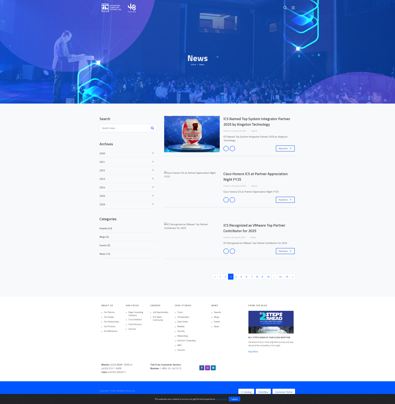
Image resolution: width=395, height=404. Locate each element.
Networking (182, 335)
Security (181, 331)
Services (132, 328)
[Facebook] (201, 367)
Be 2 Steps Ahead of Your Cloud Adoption (269, 337)
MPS (179, 345)
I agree (234, 399)
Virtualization (183, 317)
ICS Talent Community (158, 319)
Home (193, 64)
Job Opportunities (160, 312)
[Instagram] (207, 367)
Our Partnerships (111, 321)
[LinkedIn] (213, 367)
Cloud (180, 312)
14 (280, 277)
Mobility (180, 326)
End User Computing (186, 340)
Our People (109, 317)
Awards (217, 312)
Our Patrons (109, 312)
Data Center (182, 321)
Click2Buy (263, 392)
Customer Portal (283, 392)
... (274, 277)
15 (286, 277)
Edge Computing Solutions (136, 314)
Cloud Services (135, 324)
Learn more (221, 399)
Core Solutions (135, 319)
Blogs (216, 317)
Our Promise (109, 326)
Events (217, 321)
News (216, 326)
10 (268, 277)
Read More (283, 148)
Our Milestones (111, 331)
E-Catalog (246, 392)
